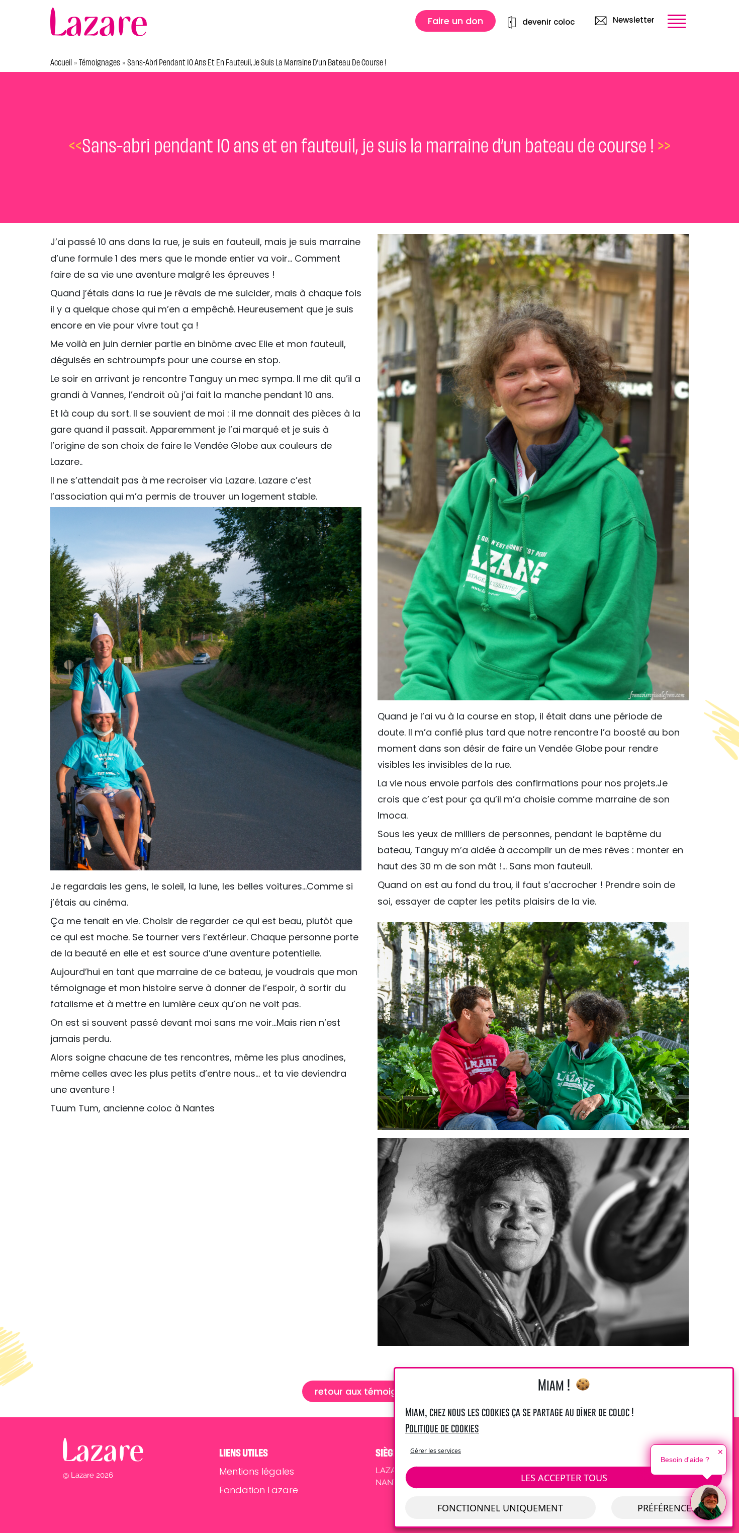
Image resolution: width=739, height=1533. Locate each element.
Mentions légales (256, 1471)
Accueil (61, 62)
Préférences (666, 1508)
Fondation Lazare (258, 1490)
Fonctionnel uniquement (500, 1508)
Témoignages (99, 62)
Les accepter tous (564, 1478)
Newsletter (633, 20)
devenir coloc (548, 22)
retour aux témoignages (370, 1391)
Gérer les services (435, 1450)
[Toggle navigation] (677, 21)
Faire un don (455, 21)
